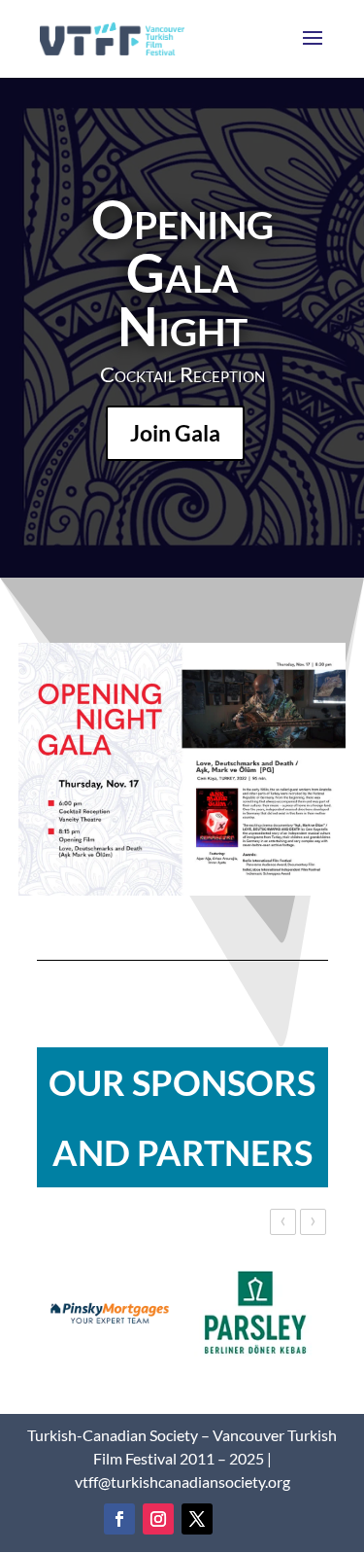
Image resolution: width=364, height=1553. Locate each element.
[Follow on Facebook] (119, 1519)
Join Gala (175, 432)
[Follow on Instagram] (158, 1519)
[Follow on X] (197, 1519)
